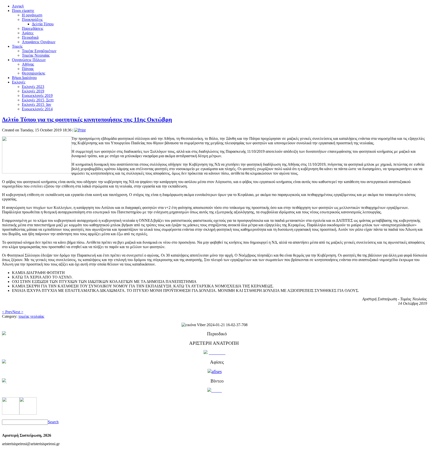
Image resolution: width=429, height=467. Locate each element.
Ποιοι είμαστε (23, 10)
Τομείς (17, 46)
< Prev (7, 312)
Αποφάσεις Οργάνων (38, 42)
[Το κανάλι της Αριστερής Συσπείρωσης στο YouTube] (28, 413)
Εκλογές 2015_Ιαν (36, 104)
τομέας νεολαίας (31, 316)
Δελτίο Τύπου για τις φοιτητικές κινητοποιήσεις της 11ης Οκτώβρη (87, 119)
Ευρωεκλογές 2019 (37, 95)
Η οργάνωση (32, 15)
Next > (17, 312)
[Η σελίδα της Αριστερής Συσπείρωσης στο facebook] (10, 413)
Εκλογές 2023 (33, 86)
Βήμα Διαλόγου (24, 78)
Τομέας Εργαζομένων (39, 51)
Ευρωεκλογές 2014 (37, 109)
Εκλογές (18, 82)
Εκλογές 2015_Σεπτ (38, 100)
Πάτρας (28, 69)
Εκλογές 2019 (33, 91)
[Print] (80, 130)
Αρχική (18, 6)
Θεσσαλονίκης (33, 73)
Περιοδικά (30, 37)
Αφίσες (28, 33)
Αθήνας (28, 64)
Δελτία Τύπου (43, 24)
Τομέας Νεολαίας (36, 55)
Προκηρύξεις (32, 19)
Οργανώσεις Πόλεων (29, 60)
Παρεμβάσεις (32, 28)
